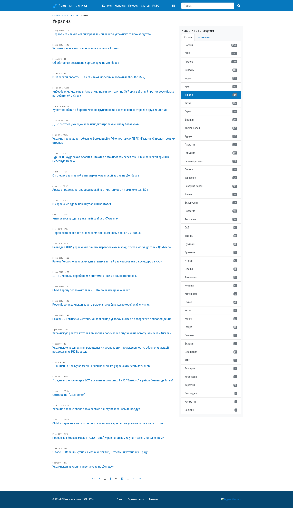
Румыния (210, 244)
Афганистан (210, 293)
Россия (210, 45)
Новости (120, 5)
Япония (210, 194)
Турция (210, 136)
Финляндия (210, 277)
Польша (210, 169)
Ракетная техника (72, 6)
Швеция (210, 269)
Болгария (210, 368)
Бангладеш (210, 393)
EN (173, 5)
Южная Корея (210, 128)
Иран (210, 86)
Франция (210, 119)
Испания (210, 285)
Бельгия (210, 343)
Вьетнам (210, 335)
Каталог (107, 5)
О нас (119, 499)
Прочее (210, 61)
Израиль (210, 70)
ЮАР (210, 360)
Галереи (133, 5)
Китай (210, 103)
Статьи (145, 5)
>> (139, 478)
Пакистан (210, 144)
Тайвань (210, 235)
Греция (210, 327)
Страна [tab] (188, 37)
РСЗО (155, 5)
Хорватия (210, 385)
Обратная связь (136, 499)
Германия (210, 152)
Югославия (210, 376)
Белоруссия (210, 202)
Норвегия (210, 211)
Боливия (210, 410)
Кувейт (210, 318)
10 (122, 478)
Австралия (210, 219)
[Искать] (237, 6)
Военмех (153, 499)
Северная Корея (210, 186)
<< (93, 478)
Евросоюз (210, 177)
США (210, 53)
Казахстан (210, 401)
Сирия (210, 111)
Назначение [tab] (204, 37)
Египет (210, 302)
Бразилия (210, 252)
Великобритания (210, 161)
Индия (210, 78)
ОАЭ (210, 227)
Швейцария (210, 352)
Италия (210, 260)
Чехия (210, 310)
